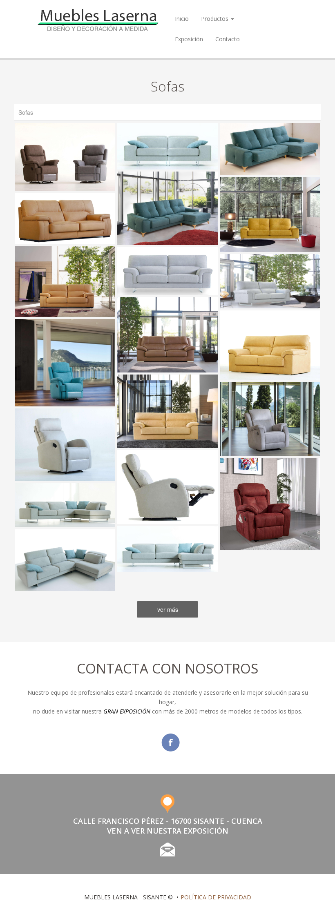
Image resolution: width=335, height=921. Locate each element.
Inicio (182, 18)
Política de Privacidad (216, 897)
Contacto (227, 39)
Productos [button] (215, 18)
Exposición (189, 39)
